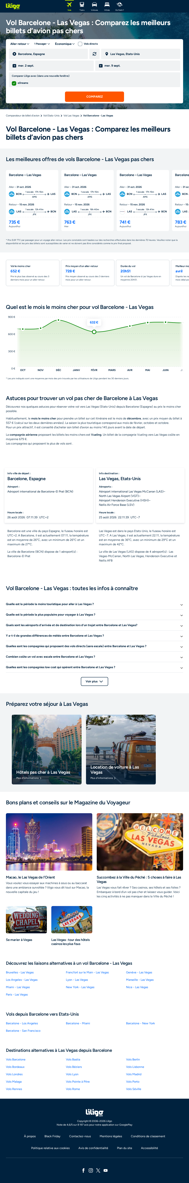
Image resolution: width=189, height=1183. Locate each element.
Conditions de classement (148, 1136)
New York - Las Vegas (80, 987)
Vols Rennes (14, 1089)
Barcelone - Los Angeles (22, 1023)
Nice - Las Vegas (137, 987)
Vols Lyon (72, 1074)
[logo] (13, 6)
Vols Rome (73, 1089)
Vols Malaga (14, 1081)
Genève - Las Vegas (139, 972)
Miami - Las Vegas (18, 987)
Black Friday (52, 1136)
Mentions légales (111, 1136)
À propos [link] (30, 1136)
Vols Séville (133, 1089)
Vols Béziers (74, 1067)
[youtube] (105, 1170)
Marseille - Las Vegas (140, 979)
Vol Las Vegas (71, 115)
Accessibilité (149, 1148)
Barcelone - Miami (78, 1023)
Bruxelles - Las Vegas (20, 972)
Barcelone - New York (140, 1023)
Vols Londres (14, 1074)
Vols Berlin (133, 1059)
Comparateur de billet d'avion (22, 115)
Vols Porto (132, 1081)
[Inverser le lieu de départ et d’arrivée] (94, 54)
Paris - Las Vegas (17, 994)
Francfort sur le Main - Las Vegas (87, 972)
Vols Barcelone (15, 1059)
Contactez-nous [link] (80, 1136)
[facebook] (83, 1170)
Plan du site (124, 1148)
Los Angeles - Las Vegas (21, 979)
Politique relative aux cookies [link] (50, 1148)
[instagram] (90, 1170)
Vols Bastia (73, 1059)
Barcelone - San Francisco (23, 1030)
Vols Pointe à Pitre (78, 1081)
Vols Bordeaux (15, 1067)
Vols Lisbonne (135, 1067)
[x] (98, 1170)
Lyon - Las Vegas (77, 979)
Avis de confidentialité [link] (93, 1148)
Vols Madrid (133, 1074)
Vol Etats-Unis (51, 115)
